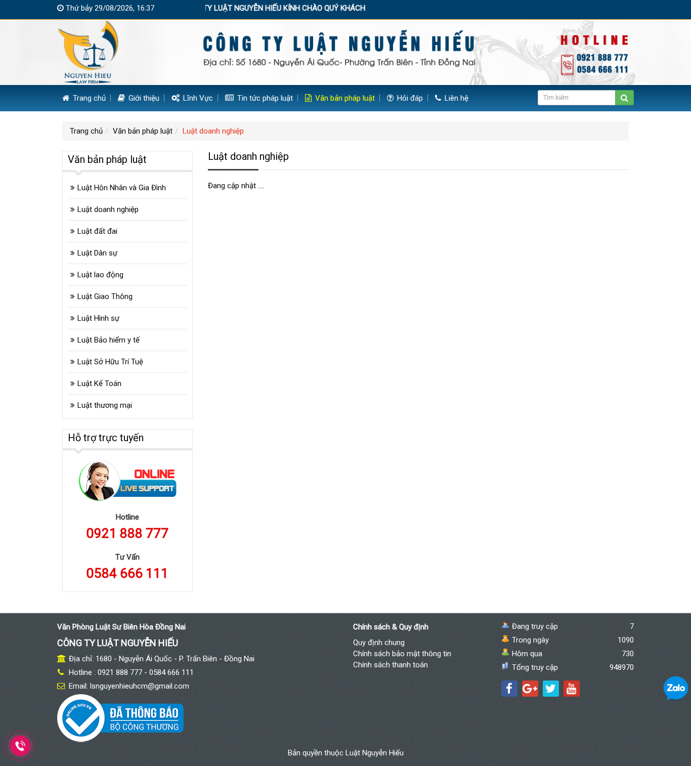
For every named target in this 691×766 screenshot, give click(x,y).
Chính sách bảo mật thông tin (402, 653)
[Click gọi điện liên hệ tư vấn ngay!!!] (20, 746)
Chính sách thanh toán (390, 664)
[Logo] (345, 51)
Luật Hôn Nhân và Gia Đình (121, 187)
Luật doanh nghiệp (108, 209)
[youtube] (572, 688)
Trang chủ (88, 98)
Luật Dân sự (97, 253)
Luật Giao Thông (105, 296)
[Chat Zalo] (675, 688)
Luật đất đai (97, 231)
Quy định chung (379, 642)
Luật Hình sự (98, 318)
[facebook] (509, 688)
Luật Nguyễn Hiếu (375, 752)
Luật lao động (100, 274)
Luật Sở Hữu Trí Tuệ (110, 361)
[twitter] (551, 688)
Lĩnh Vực (197, 98)
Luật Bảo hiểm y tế (108, 340)
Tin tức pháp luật (264, 98)
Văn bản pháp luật (344, 98)
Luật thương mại (104, 405)
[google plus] (530, 688)
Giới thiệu (142, 98)
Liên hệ (455, 98)
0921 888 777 (127, 533)
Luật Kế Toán (99, 383)
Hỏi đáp (409, 98)
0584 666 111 (127, 573)
